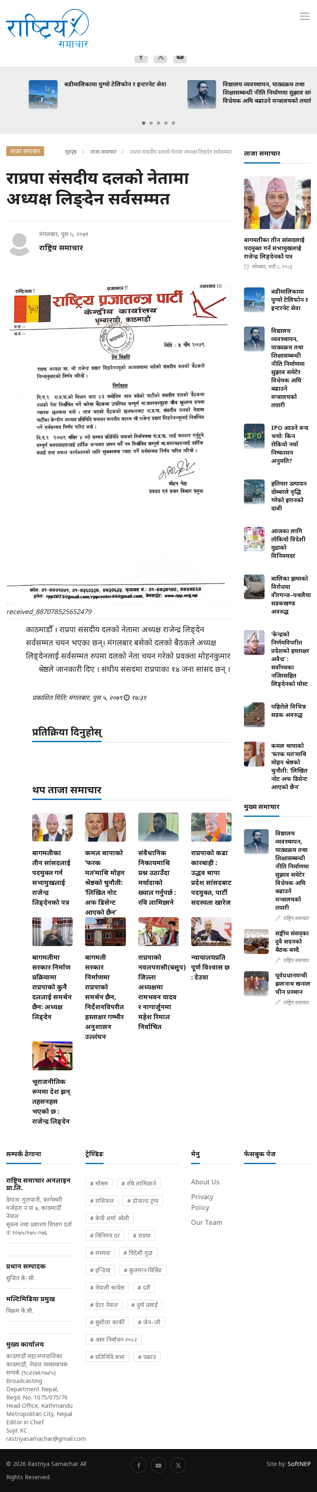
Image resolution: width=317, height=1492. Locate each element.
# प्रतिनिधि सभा (107, 1357)
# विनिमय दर (105, 1235)
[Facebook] (141, 56)
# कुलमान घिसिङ (143, 1270)
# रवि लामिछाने (138, 1183)
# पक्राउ (147, 1357)
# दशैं (143, 1287)
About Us (205, 1181)
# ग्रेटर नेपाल (104, 1305)
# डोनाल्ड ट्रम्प (142, 1201)
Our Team (206, 1222)
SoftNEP (299, 1464)
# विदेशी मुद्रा (138, 1253)
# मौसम (99, 1183)
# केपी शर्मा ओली (109, 1218)
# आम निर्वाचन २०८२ (113, 1339)
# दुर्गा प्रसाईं (144, 1305)
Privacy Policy (202, 1202)
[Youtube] (180, 56)
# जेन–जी (149, 1322)
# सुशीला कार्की (107, 1322)
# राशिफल (102, 1201)
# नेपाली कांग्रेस (107, 1287)
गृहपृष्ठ (71, 151)
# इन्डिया (100, 1270)
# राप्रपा (142, 1235)
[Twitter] (160, 56)
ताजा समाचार (103, 151)
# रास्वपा (100, 1253)
